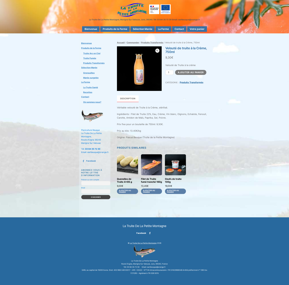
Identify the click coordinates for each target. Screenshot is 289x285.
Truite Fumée (89, 58)
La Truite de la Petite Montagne (143, 243)
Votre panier (197, 29)
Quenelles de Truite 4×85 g (124, 180)
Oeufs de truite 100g (173, 180)
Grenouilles (89, 73)
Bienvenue (91, 29)
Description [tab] (127, 98)
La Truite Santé (90, 87)
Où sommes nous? (92, 102)
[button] (157, 51)
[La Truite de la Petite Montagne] (144, 15)
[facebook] (150, 233)
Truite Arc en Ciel (91, 53)
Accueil (121, 42)
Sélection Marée (142, 29)
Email (83, 188)
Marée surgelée (91, 78)
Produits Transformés (152, 42)
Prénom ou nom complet (90, 180)
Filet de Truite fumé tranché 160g (151, 180)
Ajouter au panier (191, 72)
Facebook (91, 161)
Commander (133, 42)
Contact (179, 29)
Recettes (87, 92)
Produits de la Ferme (115, 29)
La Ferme (163, 29)
